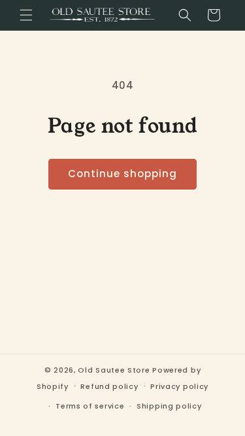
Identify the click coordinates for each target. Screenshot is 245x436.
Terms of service (90, 406)
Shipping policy (169, 406)
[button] (26, 15)
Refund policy (109, 386)
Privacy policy (179, 386)
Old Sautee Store (114, 370)
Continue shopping (122, 173)
